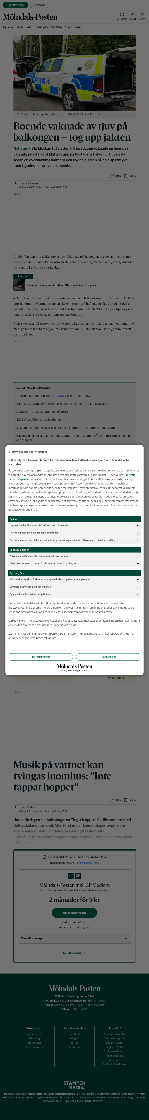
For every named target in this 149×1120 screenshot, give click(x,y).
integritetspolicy (45, 637)
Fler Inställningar (40, 656)
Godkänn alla (108, 656)
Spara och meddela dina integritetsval (30, 594)
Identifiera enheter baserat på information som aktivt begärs (43, 563)
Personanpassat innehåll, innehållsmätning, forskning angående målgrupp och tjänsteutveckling (63, 540)
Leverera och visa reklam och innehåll (30, 586)
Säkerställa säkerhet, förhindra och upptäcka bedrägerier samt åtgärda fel (50, 579)
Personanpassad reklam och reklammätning (34, 532)
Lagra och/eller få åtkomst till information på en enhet (40, 525)
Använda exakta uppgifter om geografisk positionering (40, 556)
